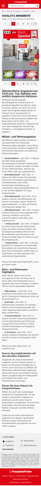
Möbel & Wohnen (30, 445)
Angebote (25, 11)
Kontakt (5, 476)
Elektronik (10, 445)
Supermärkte (29, 441)
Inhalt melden (21, 476)
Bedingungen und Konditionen (20, 482)
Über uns (12, 476)
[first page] (5, 24)
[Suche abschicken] (37, 6)
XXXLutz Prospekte (13, 11)
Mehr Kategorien (8, 449)
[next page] (32, 24)
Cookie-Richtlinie (33, 476)
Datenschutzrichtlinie (20, 479)
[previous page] (9, 24)
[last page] (36, 24)
